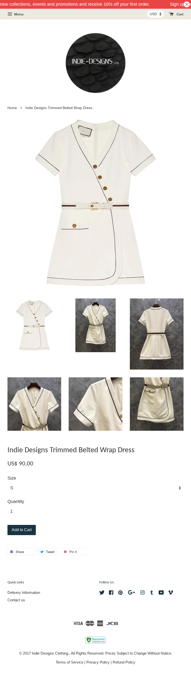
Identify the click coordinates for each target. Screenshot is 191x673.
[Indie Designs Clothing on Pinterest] (120, 593)
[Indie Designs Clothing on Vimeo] (170, 593)
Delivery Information (23, 592)
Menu (18, 14)
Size (11, 478)
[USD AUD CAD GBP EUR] (155, 13)
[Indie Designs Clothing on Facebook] (111, 593)
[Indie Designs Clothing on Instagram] (142, 593)
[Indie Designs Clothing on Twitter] (102, 593)
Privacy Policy (98, 662)
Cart (180, 14)
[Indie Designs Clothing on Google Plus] (131, 593)
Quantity (15, 501)
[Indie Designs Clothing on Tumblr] (152, 593)
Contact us (16, 600)
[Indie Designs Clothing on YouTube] (161, 593)
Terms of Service (69, 662)
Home (12, 108)
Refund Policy (124, 662)
